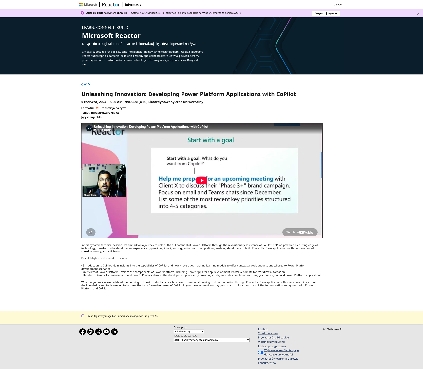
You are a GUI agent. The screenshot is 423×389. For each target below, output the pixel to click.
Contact (263, 329)
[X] (99, 332)
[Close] (418, 13)
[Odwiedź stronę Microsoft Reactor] (111, 4)
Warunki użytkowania (271, 342)
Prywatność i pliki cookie (273, 337)
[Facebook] (83, 332)
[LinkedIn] (115, 332)
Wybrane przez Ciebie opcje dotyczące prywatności (281, 352)
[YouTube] (107, 332)
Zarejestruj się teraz (326, 13)
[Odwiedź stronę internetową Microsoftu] (88, 4)
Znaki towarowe (268, 333)
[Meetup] (91, 332)
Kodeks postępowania (272, 346)
